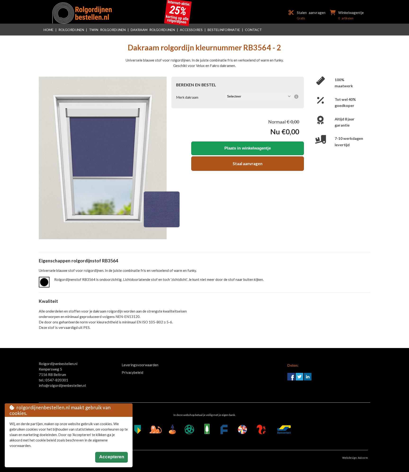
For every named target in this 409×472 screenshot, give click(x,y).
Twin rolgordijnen (107, 30)
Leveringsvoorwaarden (140, 365)
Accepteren (111, 456)
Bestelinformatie (224, 30)
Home (48, 30)
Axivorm (363, 457)
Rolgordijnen (71, 30)
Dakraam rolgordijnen (153, 30)
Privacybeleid (132, 372)
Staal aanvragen (247, 163)
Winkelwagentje (351, 12)
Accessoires (191, 30)
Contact (253, 30)
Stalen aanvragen (311, 12)
